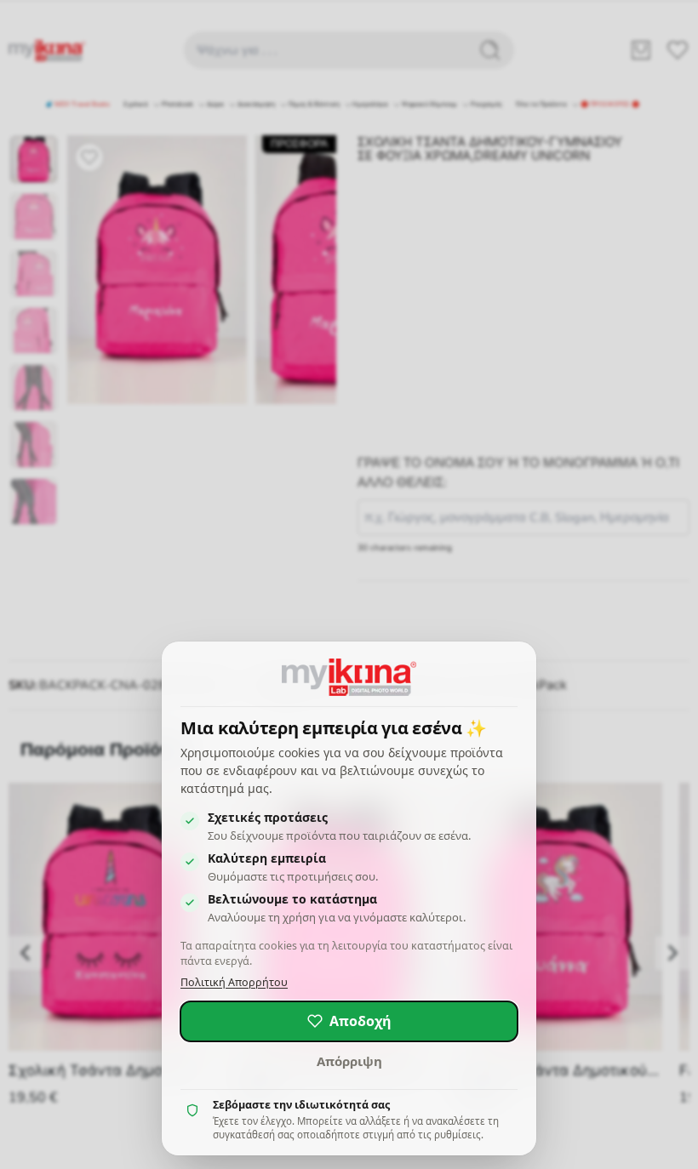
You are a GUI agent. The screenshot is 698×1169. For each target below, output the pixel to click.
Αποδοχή (360, 1021)
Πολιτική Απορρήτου (234, 982)
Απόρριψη (349, 1060)
